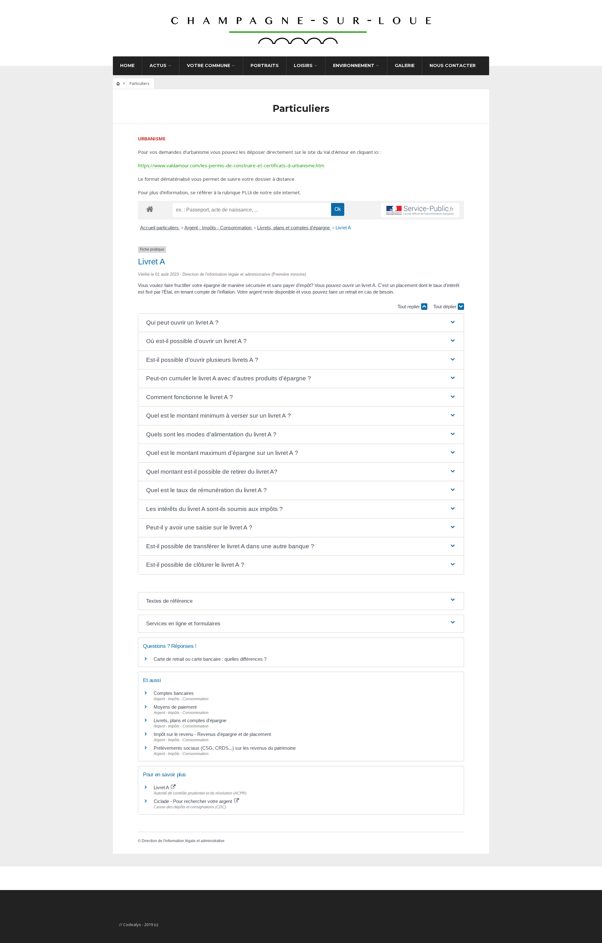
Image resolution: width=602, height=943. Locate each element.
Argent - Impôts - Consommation (218, 227)
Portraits (265, 65)
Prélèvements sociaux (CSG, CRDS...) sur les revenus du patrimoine (225, 748)
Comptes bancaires (174, 693)
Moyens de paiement (175, 707)
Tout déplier (445, 306)
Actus (158, 65)
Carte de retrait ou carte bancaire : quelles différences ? (210, 659)
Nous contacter (453, 65)
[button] (300, 323)
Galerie (405, 65)
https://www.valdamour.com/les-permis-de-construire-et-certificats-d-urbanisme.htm (231, 165)
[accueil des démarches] (150, 209)
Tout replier (409, 306)
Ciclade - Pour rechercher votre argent (193, 801)
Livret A (343, 227)
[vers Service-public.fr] (420, 210)
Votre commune (208, 65)
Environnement (353, 65)
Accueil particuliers (160, 227)
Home (127, 65)
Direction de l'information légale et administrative (183, 841)
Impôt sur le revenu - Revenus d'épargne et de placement (212, 734)
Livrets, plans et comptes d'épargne (294, 227)
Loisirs (303, 65)
